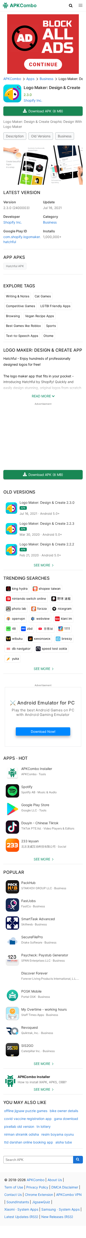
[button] (70, 5)
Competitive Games (20, 306)
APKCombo (12, 79)
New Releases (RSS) (57, 1217)
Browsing (13, 316)
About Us (55, 1180)
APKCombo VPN (69, 1195)
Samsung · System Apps (60, 1209)
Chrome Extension (39, 1195)
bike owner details (64, 1111)
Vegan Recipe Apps (39, 316)
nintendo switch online (29, 598)
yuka (15, 658)
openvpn (18, 618)
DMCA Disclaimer (64, 1187)
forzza (42, 608)
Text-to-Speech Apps (22, 336)
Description (15, 136)
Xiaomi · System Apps (21, 1209)
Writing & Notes (17, 296)
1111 (67, 628)
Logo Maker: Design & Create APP (42, 350)
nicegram (64, 608)
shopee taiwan (50, 588)
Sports (51, 326)
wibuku (17, 638)
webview (43, 618)
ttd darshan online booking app (28, 1142)
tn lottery (44, 1126)
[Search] (78, 1159)
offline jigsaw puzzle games (25, 1111)
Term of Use (13, 1187)
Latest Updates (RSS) (21, 1217)
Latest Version (21, 192)
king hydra (19, 588)
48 (14, 628)
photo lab (19, 608)
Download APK (45, 111)
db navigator (21, 648)
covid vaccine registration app (28, 1119)
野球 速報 (64, 598)
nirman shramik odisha (21, 1134)
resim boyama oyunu (57, 1134)
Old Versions (40, 136)
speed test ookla (54, 648)
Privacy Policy (37, 1187)
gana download (66, 1119)
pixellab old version (19, 1126)
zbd (29, 628)
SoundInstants (17, 1202)
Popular (13, 872)
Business (64, 136)
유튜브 (48, 628)
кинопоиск (42, 638)
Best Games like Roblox (23, 326)
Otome (48, 336)
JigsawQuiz (41, 1202)
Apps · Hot (15, 758)
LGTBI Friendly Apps (55, 306)
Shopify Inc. (33, 100)
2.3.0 (16, 208)
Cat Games (43, 296)
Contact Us (13, 1195)
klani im (66, 618)
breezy (67, 638)
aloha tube (63, 1142)
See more (42, 565)
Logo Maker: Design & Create (52, 87)
